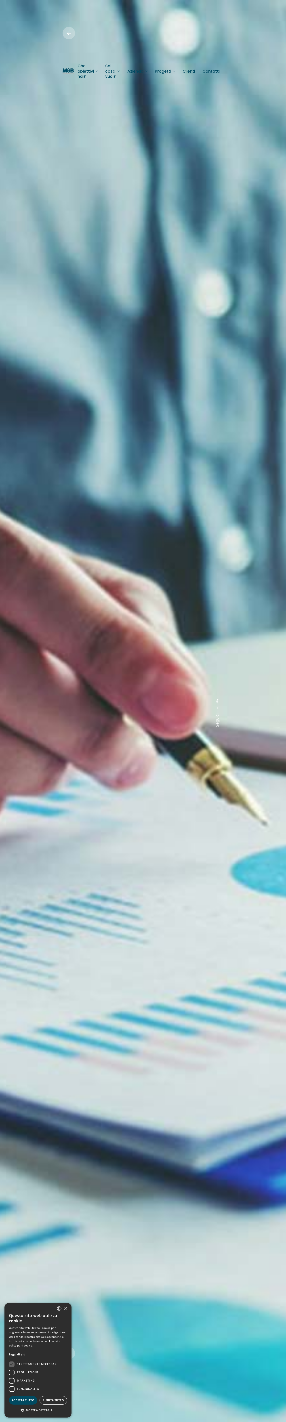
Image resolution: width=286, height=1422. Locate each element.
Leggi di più (17, 1354)
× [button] (65, 1308)
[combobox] (59, 1308)
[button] (38, 1410)
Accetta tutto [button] (23, 1400)
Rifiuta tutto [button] (53, 1400)
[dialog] (38, 1360)
